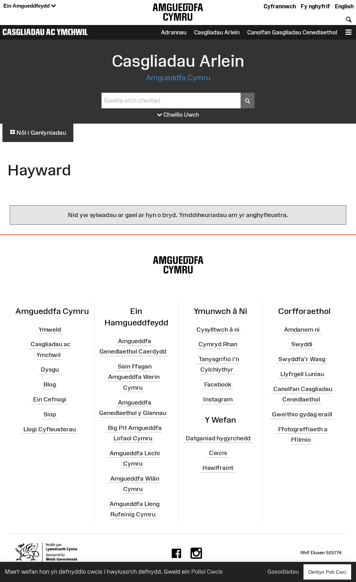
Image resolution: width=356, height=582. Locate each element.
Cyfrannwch (280, 6)
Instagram (218, 399)
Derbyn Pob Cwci (327, 572)
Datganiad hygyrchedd (218, 437)
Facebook (218, 384)
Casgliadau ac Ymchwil (45, 32)
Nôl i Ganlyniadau (40, 132)
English (344, 6)
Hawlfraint (217, 467)
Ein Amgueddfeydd (27, 6)
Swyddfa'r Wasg (301, 359)
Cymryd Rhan (218, 344)
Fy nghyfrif (315, 6)
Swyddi (302, 344)
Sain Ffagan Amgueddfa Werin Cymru (134, 377)
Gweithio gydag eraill (302, 414)
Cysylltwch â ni (218, 329)
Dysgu (50, 369)
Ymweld (50, 329)
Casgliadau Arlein (217, 32)
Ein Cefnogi (49, 399)
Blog (49, 384)
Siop (49, 414)
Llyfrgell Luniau (302, 374)
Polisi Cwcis (207, 571)
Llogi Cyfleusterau (49, 429)
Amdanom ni (302, 329)
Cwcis (218, 452)
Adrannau (173, 32)
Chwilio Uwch (180, 114)
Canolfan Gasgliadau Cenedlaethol (292, 32)
